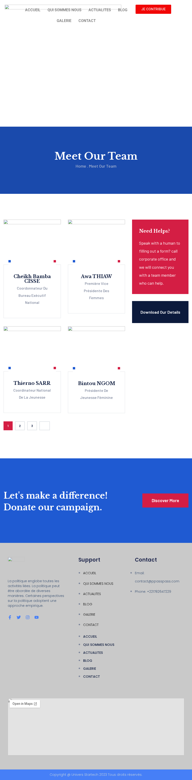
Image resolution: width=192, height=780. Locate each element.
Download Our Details (160, 312)
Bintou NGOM (96, 383)
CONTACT (87, 20)
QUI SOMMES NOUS (64, 10)
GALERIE (64, 20)
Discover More (165, 500)
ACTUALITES (100, 10)
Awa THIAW (96, 276)
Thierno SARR (32, 383)
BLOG (122, 10)
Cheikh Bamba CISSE (32, 279)
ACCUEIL (33, 10)
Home (81, 166)
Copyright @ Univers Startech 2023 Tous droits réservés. (96, 774)
